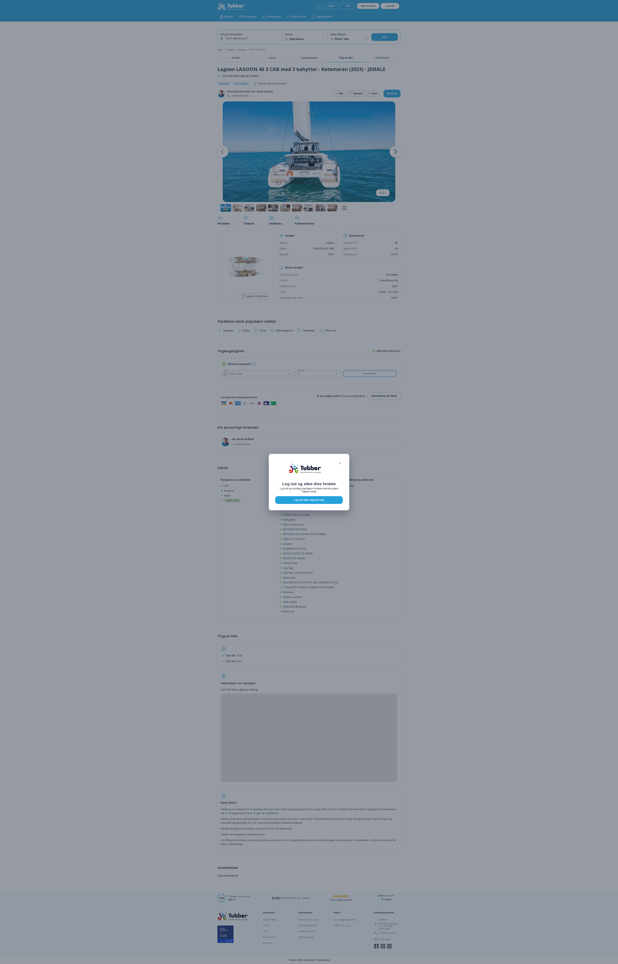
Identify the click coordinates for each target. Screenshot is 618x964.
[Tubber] (305, 471)
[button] (340, 463)
